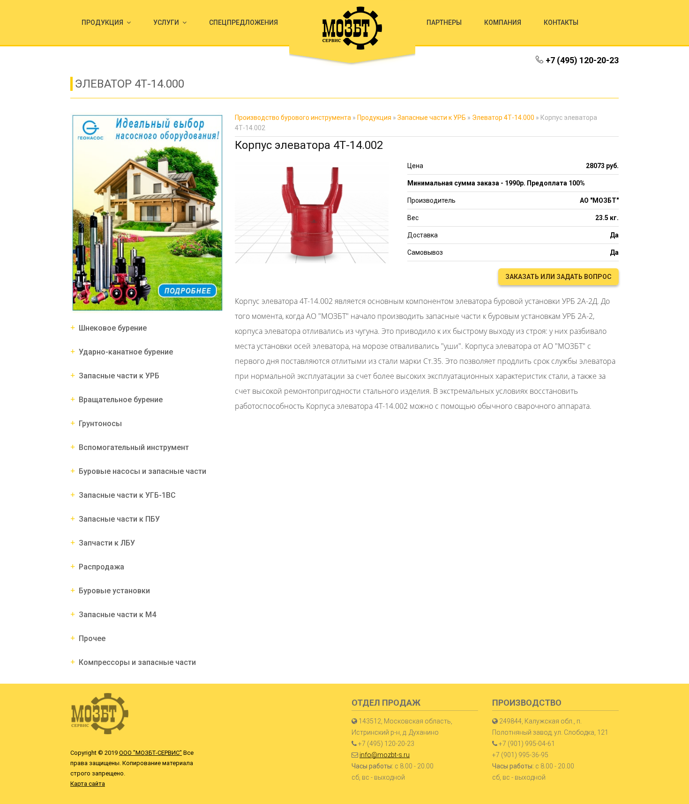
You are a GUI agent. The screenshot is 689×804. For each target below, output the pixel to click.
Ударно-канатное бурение (126, 351)
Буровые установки (114, 590)
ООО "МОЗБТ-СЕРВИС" (150, 752)
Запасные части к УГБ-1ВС (127, 495)
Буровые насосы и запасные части (142, 471)
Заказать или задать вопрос (558, 276)
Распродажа (101, 566)
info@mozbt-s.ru (384, 755)
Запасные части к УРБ (119, 375)
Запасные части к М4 (117, 614)
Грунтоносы (100, 423)
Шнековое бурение (113, 328)
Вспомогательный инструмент (134, 447)
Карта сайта (87, 783)
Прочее (92, 638)
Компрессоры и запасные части (137, 662)
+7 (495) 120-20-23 (582, 60)
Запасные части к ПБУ (119, 519)
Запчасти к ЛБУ (107, 542)
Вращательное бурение (121, 399)
